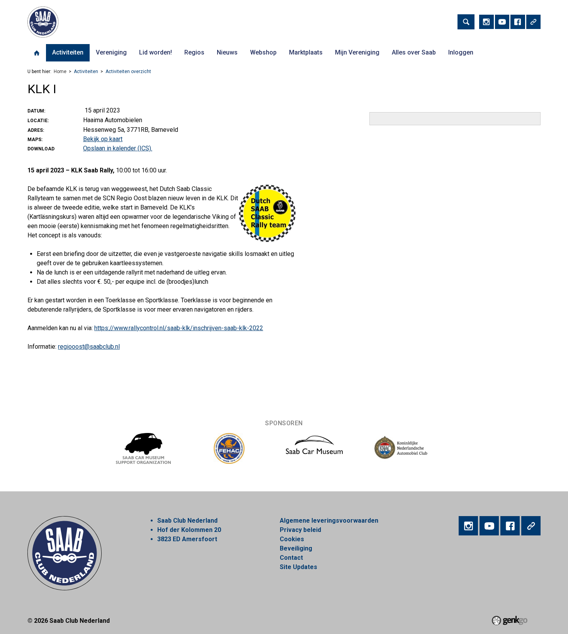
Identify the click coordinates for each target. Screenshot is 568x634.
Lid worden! (155, 52)
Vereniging (111, 52)
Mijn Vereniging (357, 52)
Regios (194, 52)
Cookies (292, 539)
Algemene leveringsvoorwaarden (329, 520)
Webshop (263, 52)
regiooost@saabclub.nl (89, 346)
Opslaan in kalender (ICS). (117, 148)
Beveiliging (296, 548)
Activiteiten (67, 52)
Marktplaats (306, 52)
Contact (291, 557)
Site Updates (298, 567)
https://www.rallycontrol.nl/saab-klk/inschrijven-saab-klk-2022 (178, 328)
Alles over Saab (414, 52)
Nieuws (227, 52)
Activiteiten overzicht (128, 71)
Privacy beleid (300, 529)
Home (36, 53)
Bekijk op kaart (102, 139)
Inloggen (460, 52)
